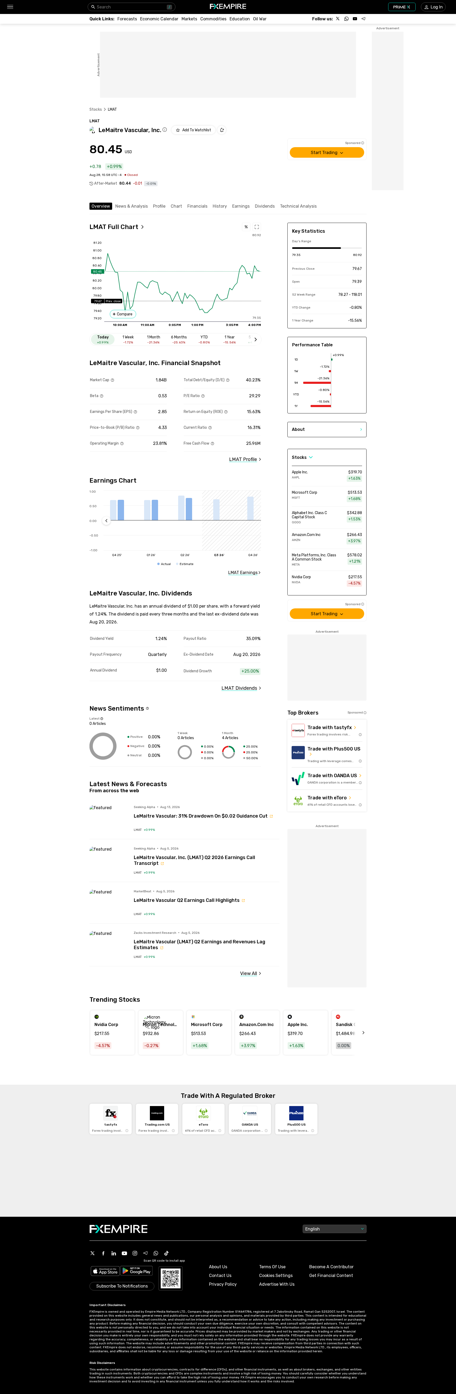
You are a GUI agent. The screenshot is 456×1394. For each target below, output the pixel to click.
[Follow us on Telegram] (363, 19)
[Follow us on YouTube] (355, 19)
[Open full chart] (257, 227)
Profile (159, 206)
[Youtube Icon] (124, 1253)
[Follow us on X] (338, 19)
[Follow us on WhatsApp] (346, 19)
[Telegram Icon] (145, 1253)
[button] (10, 7)
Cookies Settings (276, 1275)
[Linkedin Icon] (114, 1253)
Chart (176, 206)
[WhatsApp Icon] (156, 1253)
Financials (197, 206)
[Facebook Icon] (103, 1253)
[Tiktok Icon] (166, 1253)
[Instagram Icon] (135, 1253)
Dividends (265, 206)
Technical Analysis (298, 206)
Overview (101, 206)
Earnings (241, 206)
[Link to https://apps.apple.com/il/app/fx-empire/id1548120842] (105, 1271)
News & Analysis (131, 206)
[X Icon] (92, 1253)
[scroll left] (357, 1032)
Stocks (95, 109)
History (220, 206)
